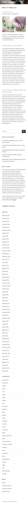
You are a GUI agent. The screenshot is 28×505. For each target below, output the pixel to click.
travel (3, 456)
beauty (4, 388)
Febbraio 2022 (5, 303)
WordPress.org (6, 491)
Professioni (5, 429)
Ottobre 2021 (5, 315)
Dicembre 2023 (6, 248)
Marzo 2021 (5, 336)
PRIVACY (14, 199)
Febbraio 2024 (5, 245)
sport (3, 450)
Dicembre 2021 (6, 309)
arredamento (5, 380)
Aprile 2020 (5, 365)
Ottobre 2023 (5, 253)
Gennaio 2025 (5, 221)
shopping (4, 447)
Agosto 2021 (5, 321)
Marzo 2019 (5, 371)
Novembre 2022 (6, 286)
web (3, 468)
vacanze (4, 462)
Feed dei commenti (7, 488)
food (3, 403)
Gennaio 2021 (5, 341)
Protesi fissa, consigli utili (10, 14)
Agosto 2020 (5, 356)
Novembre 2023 (6, 250)
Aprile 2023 (5, 271)
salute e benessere (7, 435)
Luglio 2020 (5, 359)
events (4, 397)
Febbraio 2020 (5, 368)
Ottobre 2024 (5, 227)
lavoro (3, 412)
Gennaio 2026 (5, 218)
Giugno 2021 (5, 327)
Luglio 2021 (5, 324)
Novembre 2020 (6, 347)
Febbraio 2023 (5, 277)
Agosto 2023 (5, 259)
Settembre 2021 (6, 318)
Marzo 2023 (5, 274)
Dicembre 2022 (6, 283)
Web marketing (6, 471)
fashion (4, 400)
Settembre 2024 (6, 230)
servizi (3, 438)
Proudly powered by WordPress (9, 501)
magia (3, 418)
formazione (5, 406)
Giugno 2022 (5, 294)
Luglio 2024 (5, 236)
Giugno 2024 (5, 239)
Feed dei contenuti (6, 485)
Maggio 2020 (5, 362)
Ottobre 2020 (5, 350)
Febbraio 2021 (5, 338)
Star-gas (7, 2)
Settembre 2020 (6, 353)
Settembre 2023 (6, 256)
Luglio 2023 (5, 262)
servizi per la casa (6, 441)
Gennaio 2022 (5, 306)
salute (3, 432)
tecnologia (4, 453)
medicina (4, 424)
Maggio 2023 (5, 268)
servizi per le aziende (7, 444)
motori (3, 427)
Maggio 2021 (5, 330)
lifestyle (4, 415)
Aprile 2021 (5, 333)
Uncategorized (5, 459)
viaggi (3, 465)
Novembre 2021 (6, 312)
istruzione (4, 409)
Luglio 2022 (5, 291)
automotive (5, 383)
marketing (4, 421)
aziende (4, 386)
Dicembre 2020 (6, 344)
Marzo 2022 (5, 300)
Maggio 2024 (5, 242)
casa (3, 391)
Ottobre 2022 (5, 289)
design (4, 394)
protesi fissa (7, 38)
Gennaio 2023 (5, 280)
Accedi (4, 482)
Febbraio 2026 (5, 215)
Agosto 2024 (5, 233)
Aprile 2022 (5, 297)
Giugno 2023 (5, 265)
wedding (4, 473)
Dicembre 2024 (6, 224)
